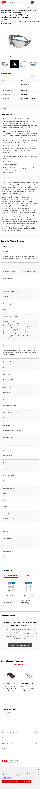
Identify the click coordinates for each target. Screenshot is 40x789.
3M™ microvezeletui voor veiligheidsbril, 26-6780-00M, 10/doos (10, 688)
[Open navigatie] (37, 2)
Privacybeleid (24, 759)
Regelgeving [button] (7, 743)
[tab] (11, 575)
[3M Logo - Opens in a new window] (4, 2)
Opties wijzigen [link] (6, 73)
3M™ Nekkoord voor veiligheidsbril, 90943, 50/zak (11, 714)
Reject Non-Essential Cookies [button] (11, 781)
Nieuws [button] (5, 738)
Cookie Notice (7, 777)
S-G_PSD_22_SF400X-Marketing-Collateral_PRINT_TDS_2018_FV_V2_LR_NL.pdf (11, 595)
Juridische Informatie (14, 759)
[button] (8, 785)
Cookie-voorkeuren (14, 760)
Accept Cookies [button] (26, 781)
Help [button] (4, 749)
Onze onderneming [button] (10, 732)
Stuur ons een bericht (22, 645)
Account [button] (33, 7)
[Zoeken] (32, 2)
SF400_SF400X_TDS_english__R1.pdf (28, 595)
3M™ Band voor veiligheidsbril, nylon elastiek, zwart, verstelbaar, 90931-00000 (27, 688)
